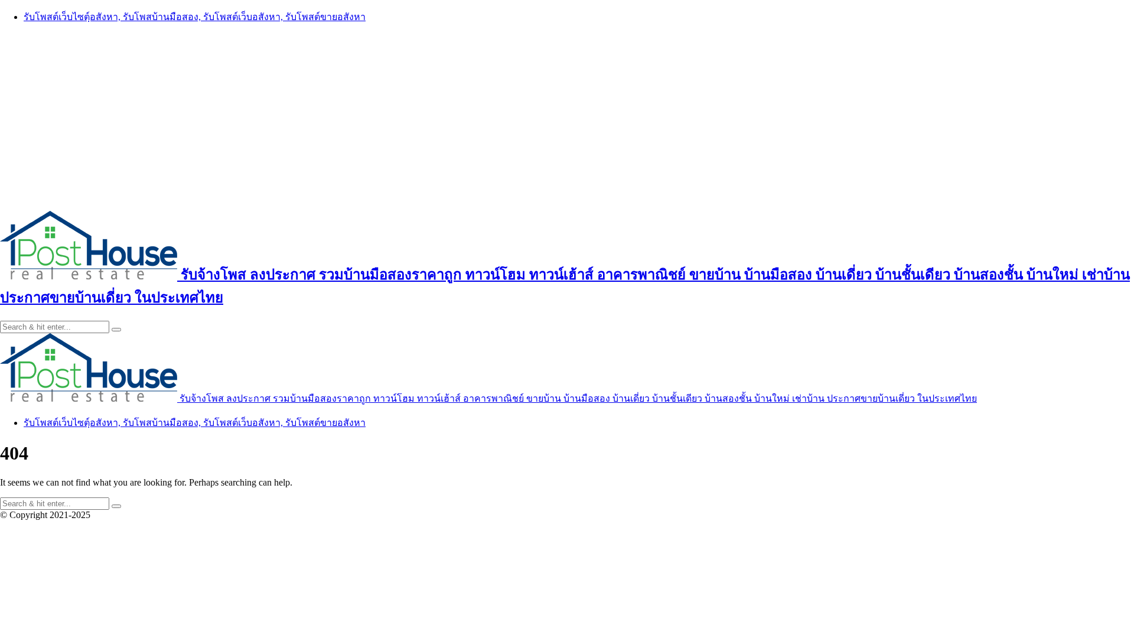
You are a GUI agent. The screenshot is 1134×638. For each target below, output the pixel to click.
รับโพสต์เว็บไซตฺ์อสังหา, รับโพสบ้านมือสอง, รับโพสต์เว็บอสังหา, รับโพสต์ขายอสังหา (195, 17)
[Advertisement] (567, 116)
